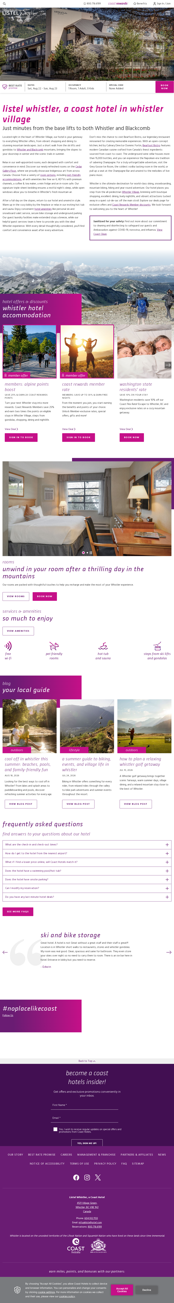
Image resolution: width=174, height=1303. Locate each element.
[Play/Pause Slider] (91, 552)
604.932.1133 (91, 1218)
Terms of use (79, 1164)
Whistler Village (130, 192)
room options (48, 175)
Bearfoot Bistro (151, 146)
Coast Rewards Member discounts (131, 205)
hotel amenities (43, 209)
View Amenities (18, 631)
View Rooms (16, 596)
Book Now (165, 87)
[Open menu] (167, 13)
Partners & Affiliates (137, 1155)
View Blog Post (21, 804)
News (162, 1155)
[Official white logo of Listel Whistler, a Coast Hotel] (20, 14)
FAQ (124, 1164)
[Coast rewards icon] (118, 4)
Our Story (15, 1155)
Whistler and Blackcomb (30, 150)
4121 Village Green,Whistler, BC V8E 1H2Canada (87, 1207)
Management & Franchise (96, 1155)
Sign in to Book (21, 437)
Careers (66, 1155)
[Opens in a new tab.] (98, 1245)
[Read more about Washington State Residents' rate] (144, 351)
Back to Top (86, 1061)
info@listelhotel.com (90, 1223)
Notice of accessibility (47, 1164)
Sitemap (138, 1164)
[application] (87, 1290)
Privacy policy (105, 1164)
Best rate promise (42, 1155)
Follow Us (8, 1016)
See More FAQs (18, 912)
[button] (6, 365)
